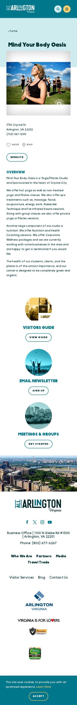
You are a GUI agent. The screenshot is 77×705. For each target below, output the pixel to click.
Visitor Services (21, 577)
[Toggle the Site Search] (58, 9)
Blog (41, 577)
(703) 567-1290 (16, 134)
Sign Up (38, 390)
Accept (38, 696)
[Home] (22, 9)
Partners (44, 556)
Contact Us (58, 577)
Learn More (43, 687)
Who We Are (21, 556)
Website (16, 157)
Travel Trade (38, 562)
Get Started (38, 444)
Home (13, 31)
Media (61, 556)
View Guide (38, 337)
